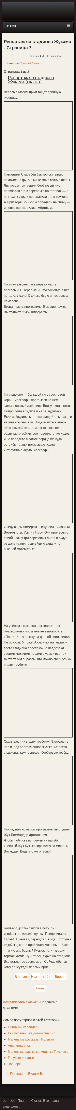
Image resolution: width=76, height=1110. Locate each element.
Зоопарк (14, 1064)
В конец (40, 988)
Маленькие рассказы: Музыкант (32, 1039)
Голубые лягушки (21, 1057)
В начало (22, 976)
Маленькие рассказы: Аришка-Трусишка (38, 1051)
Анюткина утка (19, 1045)
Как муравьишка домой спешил (31, 1033)
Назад (35, 976)
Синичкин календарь (23, 1027)
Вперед (60, 976)
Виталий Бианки (30, 63)
